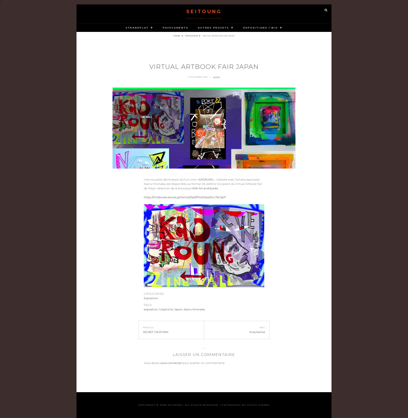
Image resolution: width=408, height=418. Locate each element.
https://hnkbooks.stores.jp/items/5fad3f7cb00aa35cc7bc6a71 (185, 197)
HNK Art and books (205, 188)
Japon (178, 309)
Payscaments (175, 27)
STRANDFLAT (137, 27)
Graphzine (166, 309)
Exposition (191, 35)
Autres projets (213, 27)
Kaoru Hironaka (194, 309)
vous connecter (171, 363)
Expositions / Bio (260, 27)
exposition (151, 309)
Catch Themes (258, 405)
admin (216, 77)
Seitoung (204, 12)
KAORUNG (206, 179)
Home (177, 35)
